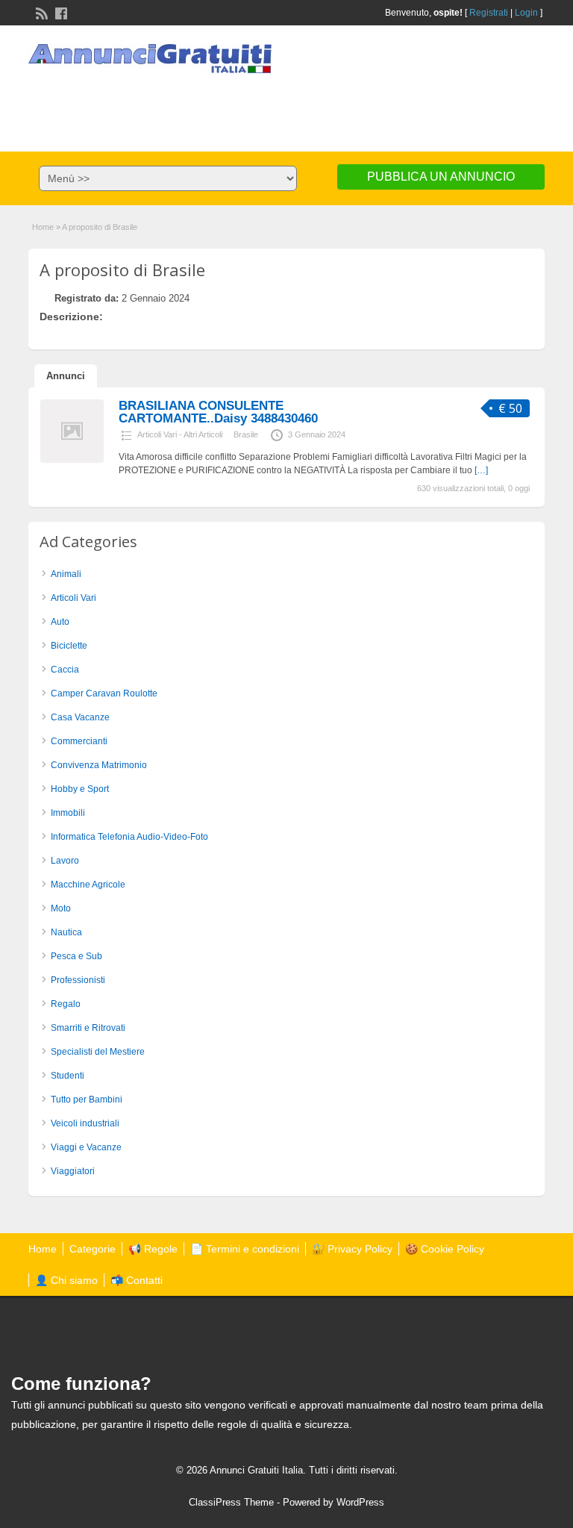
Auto (60, 622)
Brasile (246, 434)
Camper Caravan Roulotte (104, 693)
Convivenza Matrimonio (99, 765)
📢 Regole (153, 1249)
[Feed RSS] (40, 12)
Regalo (66, 1004)
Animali (66, 574)
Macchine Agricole (88, 884)
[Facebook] (60, 12)
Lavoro (65, 860)
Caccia (65, 669)
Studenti (67, 1075)
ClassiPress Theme (231, 1502)
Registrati (488, 12)
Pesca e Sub (76, 956)
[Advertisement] (286, 106)
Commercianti (79, 741)
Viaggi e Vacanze (86, 1147)
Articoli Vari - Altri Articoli (179, 434)
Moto (61, 908)
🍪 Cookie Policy (444, 1249)
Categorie (92, 1249)
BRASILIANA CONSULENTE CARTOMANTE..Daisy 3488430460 (218, 412)
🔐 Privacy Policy (352, 1249)
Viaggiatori (73, 1171)
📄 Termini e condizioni (244, 1249)
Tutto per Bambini (86, 1099)
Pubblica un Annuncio (441, 176)
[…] (481, 470)
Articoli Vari (73, 598)
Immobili (68, 813)
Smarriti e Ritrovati (88, 1028)
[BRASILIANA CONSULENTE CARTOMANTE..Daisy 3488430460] (72, 460)
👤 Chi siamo (66, 1280)
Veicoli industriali (85, 1123)
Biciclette (69, 645)
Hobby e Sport (80, 789)
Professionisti (78, 980)
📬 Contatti (136, 1280)
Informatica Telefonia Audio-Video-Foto (129, 837)
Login (526, 12)
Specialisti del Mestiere (98, 1052)
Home (43, 226)
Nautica (66, 932)
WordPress (360, 1502)
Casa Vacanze (80, 717)
